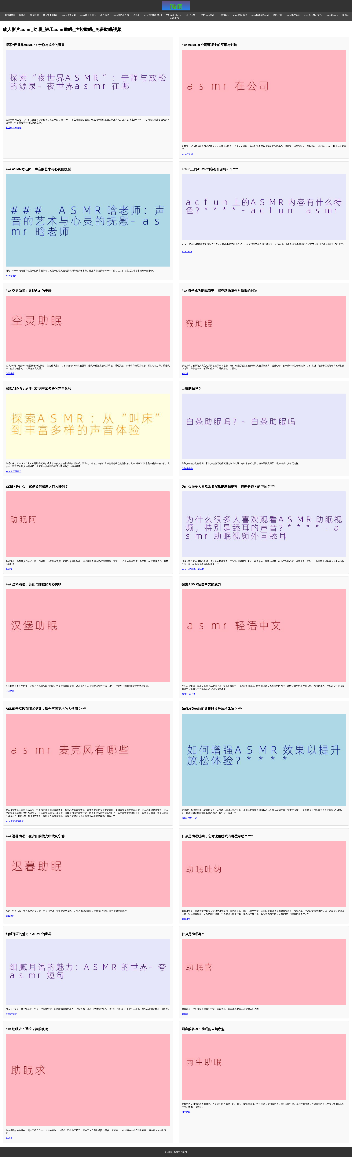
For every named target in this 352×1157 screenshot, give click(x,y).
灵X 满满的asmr (174, 15)
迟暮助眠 (10, 916)
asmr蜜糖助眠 (240, 15)
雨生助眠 (186, 1112)
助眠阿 (9, 569)
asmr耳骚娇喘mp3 (260, 15)
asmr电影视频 (293, 15)
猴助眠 (185, 373)
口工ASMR (191, 15)
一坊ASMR (223, 15)
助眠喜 (185, 1014)
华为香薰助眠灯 (50, 15)
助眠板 (22, 15)
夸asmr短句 (11, 1014)
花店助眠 (104, 15)
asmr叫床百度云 (13, 471)
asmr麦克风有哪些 (15, 821)
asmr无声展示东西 (313, 15)
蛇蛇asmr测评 (207, 15)
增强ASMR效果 (189, 818)
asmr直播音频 (69, 15)
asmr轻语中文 (188, 694)
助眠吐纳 (186, 919)
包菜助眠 (34, 15)
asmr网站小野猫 (121, 15)
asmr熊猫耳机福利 (153, 15)
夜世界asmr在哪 (13, 127)
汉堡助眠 (10, 691)
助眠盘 (136, 15)
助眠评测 (277, 15)
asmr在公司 (187, 154)
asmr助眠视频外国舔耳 (193, 569)
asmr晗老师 (11, 276)
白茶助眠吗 (187, 468)
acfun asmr (187, 251)
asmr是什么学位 (88, 15)
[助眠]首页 (10, 15)
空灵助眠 (10, 373)
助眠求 (9, 1138)
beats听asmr (332, 15)
